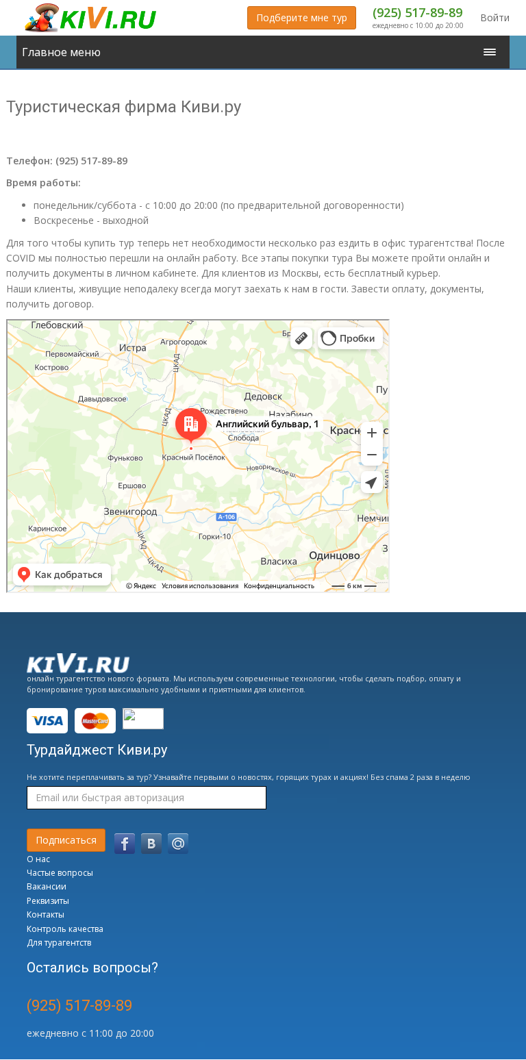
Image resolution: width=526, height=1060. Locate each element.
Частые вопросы (60, 873)
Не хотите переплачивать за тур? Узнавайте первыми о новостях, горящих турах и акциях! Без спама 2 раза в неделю (249, 777)
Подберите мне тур (301, 17)
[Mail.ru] (178, 843)
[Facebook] (124, 843)
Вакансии (46, 886)
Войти (495, 17)
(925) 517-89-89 (417, 12)
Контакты (45, 914)
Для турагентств (59, 942)
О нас (38, 859)
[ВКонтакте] (151, 843)
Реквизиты (48, 901)
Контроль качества (65, 929)
